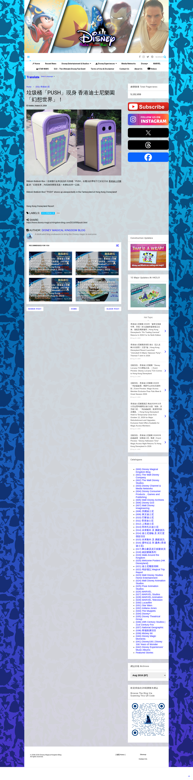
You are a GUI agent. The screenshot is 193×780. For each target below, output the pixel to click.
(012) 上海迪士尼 (145, 523)
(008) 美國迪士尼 (145, 511)
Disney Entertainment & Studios (75, 64)
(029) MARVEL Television (149, 600)
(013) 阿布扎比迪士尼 (147, 527)
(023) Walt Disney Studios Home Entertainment (149, 576)
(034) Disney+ (143, 613)
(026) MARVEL (144, 591)
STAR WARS (43, 69)
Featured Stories (144, 652)
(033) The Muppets (146, 611)
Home (37, 64)
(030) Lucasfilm (144, 602)
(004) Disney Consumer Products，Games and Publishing (148, 494)
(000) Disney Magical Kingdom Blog (147, 470)
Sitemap (143, 754)
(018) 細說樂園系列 (146, 552)
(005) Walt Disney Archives (150, 500)
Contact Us (124, 69)
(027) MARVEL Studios (148, 594)
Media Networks (128, 64)
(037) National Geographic (149, 627)
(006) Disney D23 (145, 502)
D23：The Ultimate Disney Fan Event (69, 69)
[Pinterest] (152, 56)
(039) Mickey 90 (144, 633)
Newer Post (34, 309)
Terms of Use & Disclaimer (102, 69)
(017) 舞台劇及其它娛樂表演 (151, 549)
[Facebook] (139, 56)
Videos (153, 69)
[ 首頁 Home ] (120, 755)
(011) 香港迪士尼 (43, 87)
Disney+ (144, 64)
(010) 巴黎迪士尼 (145, 517)
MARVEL (157, 64)
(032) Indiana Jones (146, 608)
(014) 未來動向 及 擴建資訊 (150, 530)
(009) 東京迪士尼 (145, 514)
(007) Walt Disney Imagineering (145, 507)
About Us (138, 69)
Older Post (113, 309)
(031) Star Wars (144, 605)
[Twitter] (148, 56)
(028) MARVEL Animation (149, 597)
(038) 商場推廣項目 (146, 630)
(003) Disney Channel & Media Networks (148, 487)
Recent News (50, 64)
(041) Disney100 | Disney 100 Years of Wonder (149, 643)
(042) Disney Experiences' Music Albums (149, 648)
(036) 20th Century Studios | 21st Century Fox (150, 623)
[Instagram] (143, 56)
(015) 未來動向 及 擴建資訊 (150, 539)
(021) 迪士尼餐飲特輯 (147, 566)
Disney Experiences (106, 64)
